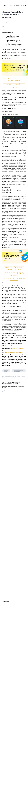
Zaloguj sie (3, 447)
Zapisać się (8, 447)
